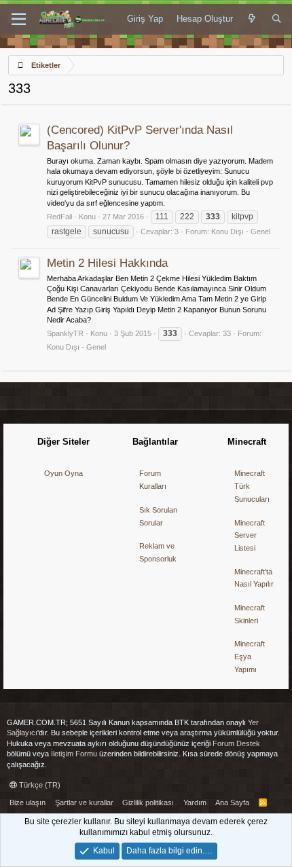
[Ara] (276, 19)
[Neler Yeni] (252, 19)
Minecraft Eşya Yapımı (249, 656)
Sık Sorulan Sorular (158, 516)
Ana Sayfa (232, 802)
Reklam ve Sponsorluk (158, 552)
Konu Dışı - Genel (240, 231)
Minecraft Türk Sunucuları (252, 485)
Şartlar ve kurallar (84, 802)
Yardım (194, 802)
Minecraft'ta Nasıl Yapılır (254, 578)
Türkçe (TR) (38, 785)
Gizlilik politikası (148, 802)
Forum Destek (236, 743)
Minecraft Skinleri (249, 614)
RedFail (59, 217)
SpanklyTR (65, 333)
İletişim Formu (74, 754)
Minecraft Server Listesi (249, 535)
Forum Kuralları (152, 479)
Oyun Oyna (63, 473)
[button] (19, 20)
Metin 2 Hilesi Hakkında (107, 263)
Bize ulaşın (27, 802)
